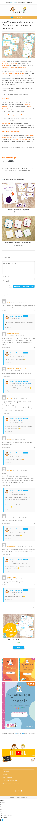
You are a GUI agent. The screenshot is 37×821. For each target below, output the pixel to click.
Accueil (2, 800)
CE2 (1, 809)
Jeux (5, 170)
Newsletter (6, 771)
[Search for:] (26, 17)
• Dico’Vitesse (5, 161)
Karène (19, 492)
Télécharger (11, 161)
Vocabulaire (12, 170)
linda (18, 318)
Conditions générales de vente (11, 783)
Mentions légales (7, 777)
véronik (19, 531)
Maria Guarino (20, 592)
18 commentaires (25, 170)
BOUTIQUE (13, 2)
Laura (18, 455)
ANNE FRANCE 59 (21, 355)
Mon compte (3, 817)
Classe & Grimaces (10, 168)
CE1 (1, 807)
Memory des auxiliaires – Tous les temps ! (18, 243)
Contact (5, 774)
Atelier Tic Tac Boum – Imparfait (18, 210)
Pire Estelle (20, 561)
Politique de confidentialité (10, 780)
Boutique (2, 802)
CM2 (1, 813)
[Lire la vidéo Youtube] (18, 752)
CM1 (1, 811)
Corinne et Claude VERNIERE (24, 383)
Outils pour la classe (6, 815)
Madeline (19, 420)
